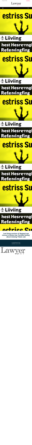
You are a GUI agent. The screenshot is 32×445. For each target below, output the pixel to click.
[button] (3, 8)
